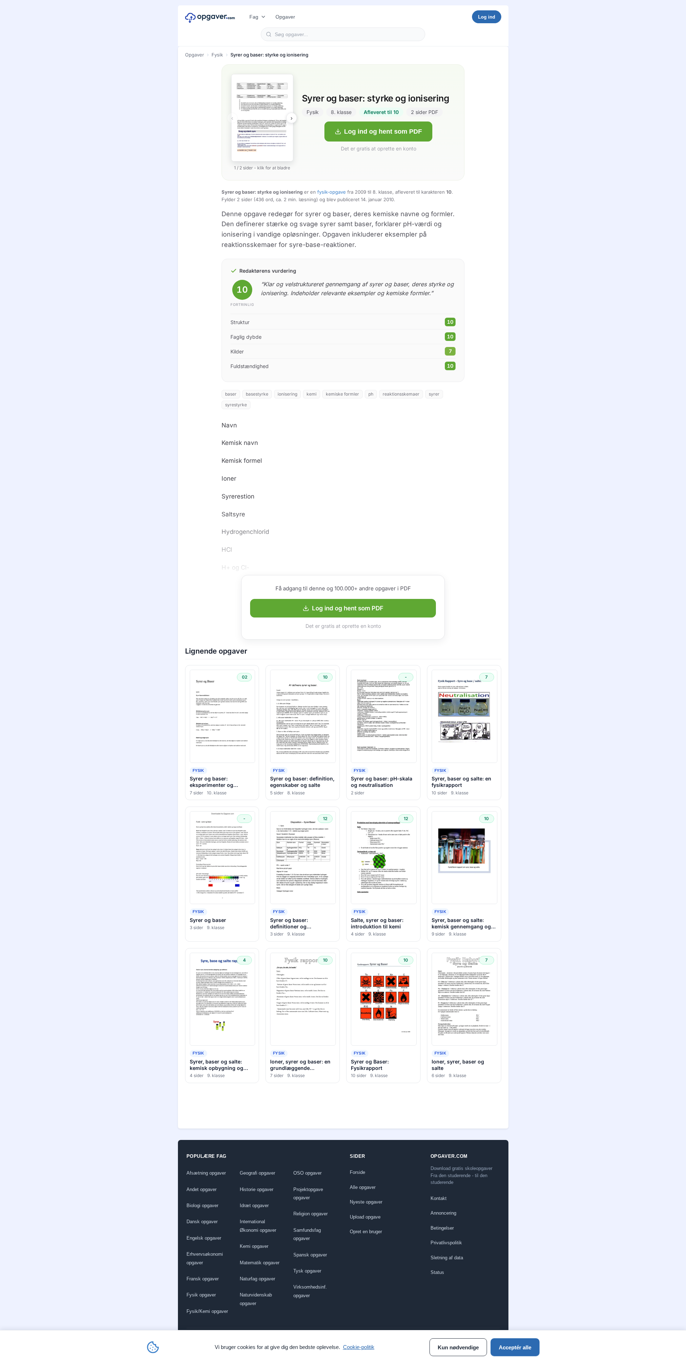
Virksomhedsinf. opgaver (310, 1291)
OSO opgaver (307, 1173)
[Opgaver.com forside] (210, 17)
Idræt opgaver (254, 1205)
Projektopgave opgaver (308, 1193)
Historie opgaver (256, 1189)
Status (437, 1272)
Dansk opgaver (202, 1221)
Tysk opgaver (307, 1271)
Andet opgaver (202, 1189)
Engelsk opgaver (204, 1238)
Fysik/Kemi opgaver (207, 1311)
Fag (253, 17)
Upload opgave (365, 1217)
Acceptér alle (515, 1347)
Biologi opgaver (202, 1205)
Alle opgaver (363, 1187)
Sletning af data (447, 1257)
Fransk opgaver (203, 1278)
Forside (357, 1172)
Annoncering (443, 1213)
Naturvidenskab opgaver (256, 1299)
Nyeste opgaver (366, 1202)
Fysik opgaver (201, 1295)
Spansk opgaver (310, 1255)
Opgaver (285, 17)
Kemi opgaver (254, 1246)
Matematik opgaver (259, 1262)
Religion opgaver (310, 1213)
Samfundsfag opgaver (307, 1234)
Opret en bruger (366, 1231)
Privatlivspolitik (446, 1242)
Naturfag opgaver (257, 1278)
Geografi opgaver (257, 1173)
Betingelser (442, 1228)
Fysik (217, 55)
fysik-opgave (331, 192)
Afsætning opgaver (206, 1173)
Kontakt (439, 1198)
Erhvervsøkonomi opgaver (205, 1258)
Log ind (486, 17)
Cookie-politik (358, 1347)
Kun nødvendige (458, 1347)
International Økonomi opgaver (258, 1225)
